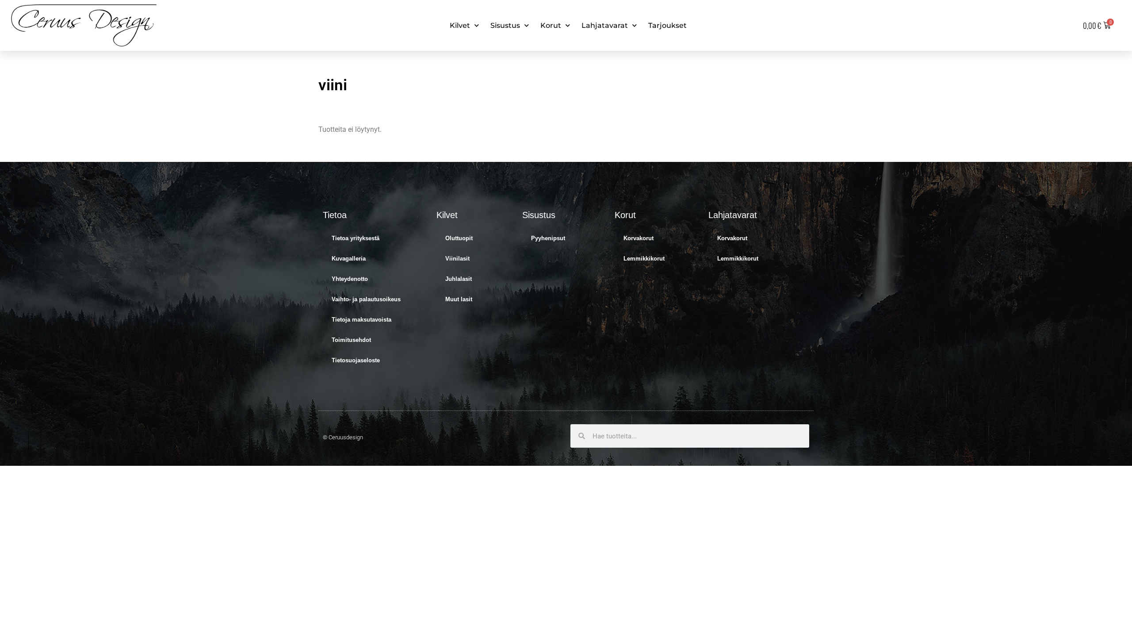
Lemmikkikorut (644, 258)
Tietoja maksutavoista (361, 319)
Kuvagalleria (349, 258)
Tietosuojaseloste (356, 360)
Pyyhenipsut (548, 238)
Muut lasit (458, 299)
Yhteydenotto (350, 279)
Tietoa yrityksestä (355, 238)
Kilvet (460, 25)
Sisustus (505, 25)
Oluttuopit (459, 238)
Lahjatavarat (604, 25)
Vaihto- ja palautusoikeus (366, 299)
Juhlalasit (458, 279)
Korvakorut (638, 238)
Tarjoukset (667, 25)
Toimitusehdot (351, 340)
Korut (550, 25)
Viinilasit (457, 258)
